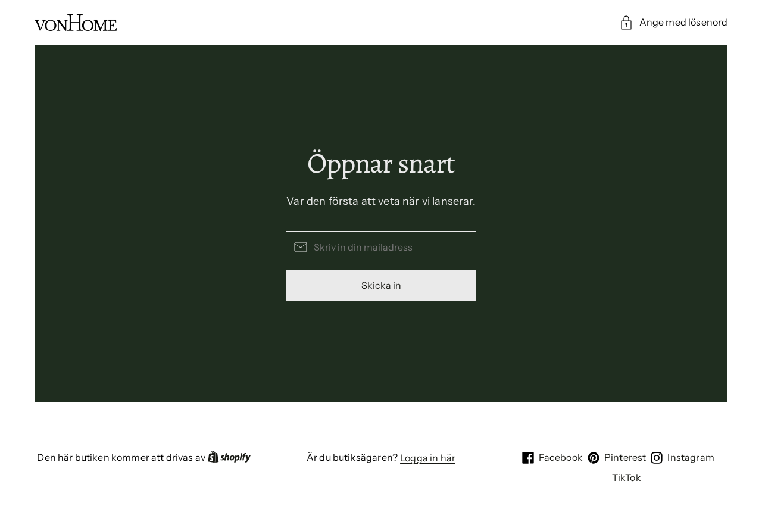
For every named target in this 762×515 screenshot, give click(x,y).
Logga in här (427, 458)
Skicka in (381, 285)
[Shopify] (229, 457)
